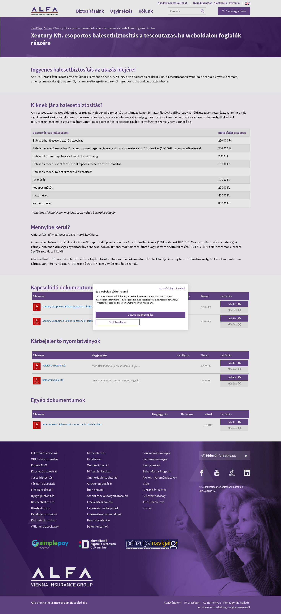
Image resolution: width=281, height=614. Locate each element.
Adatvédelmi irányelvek (172, 288)
